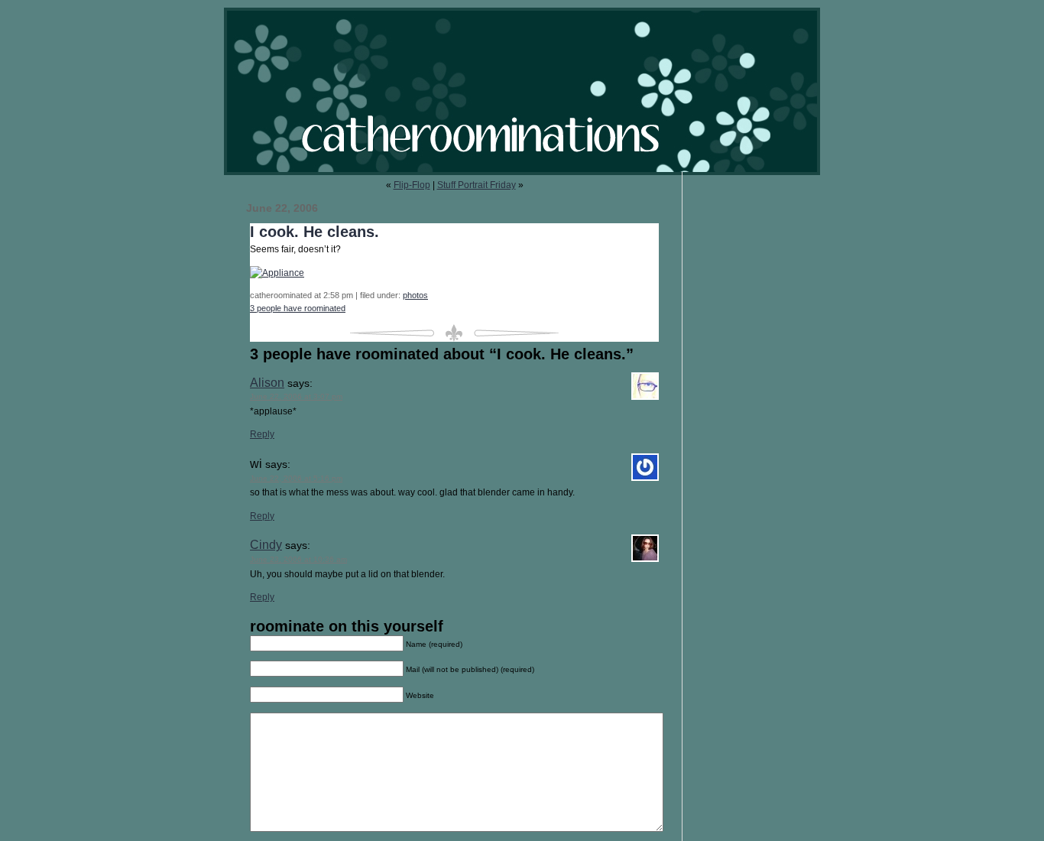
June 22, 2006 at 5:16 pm (296, 478)
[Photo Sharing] (277, 273)
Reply (262, 434)
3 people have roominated (297, 308)
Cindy (266, 544)
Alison (267, 382)
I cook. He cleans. (314, 231)
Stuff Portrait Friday (476, 185)
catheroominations (522, 91)
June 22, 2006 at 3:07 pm (296, 396)
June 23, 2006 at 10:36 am (298, 559)
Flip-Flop (412, 185)
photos (415, 295)
